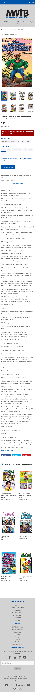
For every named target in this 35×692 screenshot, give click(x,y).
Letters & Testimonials (17, 608)
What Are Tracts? (17, 644)
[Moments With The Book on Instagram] (15, 658)
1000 (19, 150)
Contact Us (17, 632)
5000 (30, 150)
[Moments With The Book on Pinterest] (19, 658)
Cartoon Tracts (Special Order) (16, 29)
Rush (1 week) (26, 142)
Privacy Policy (17, 615)
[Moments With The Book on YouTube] (24, 658)
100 (4, 150)
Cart (32, 2)
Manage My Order (17, 629)
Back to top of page (7, 450)
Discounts (17, 634)
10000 (3, 154)
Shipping (17, 642)
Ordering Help (17, 637)
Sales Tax (17, 639)
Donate (17, 620)
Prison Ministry (17, 617)
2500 (25, 150)
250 (9, 150)
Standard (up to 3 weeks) (10, 142)
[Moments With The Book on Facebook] (10, 658)
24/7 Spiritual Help (17, 627)
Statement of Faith (17, 612)
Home (2, 29)
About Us (17, 605)
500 (14, 150)
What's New (17, 610)
